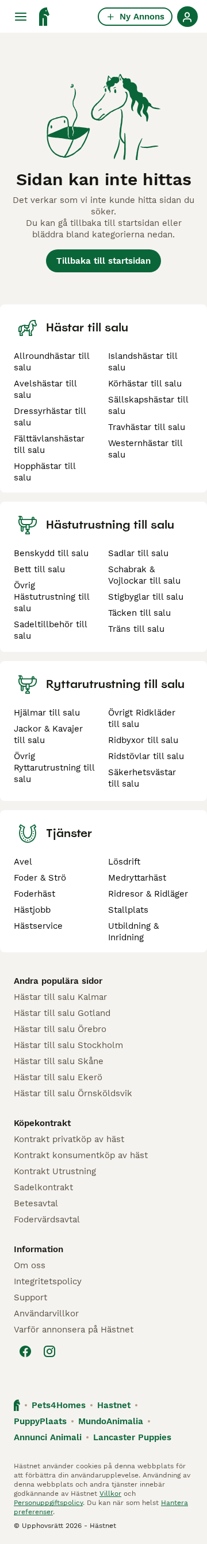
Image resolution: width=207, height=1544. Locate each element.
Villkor (110, 1494)
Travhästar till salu (146, 427)
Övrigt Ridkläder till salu (141, 718)
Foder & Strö (40, 878)
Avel (23, 862)
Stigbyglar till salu (145, 597)
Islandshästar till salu (142, 362)
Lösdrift (124, 862)
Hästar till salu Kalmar (60, 997)
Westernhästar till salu (145, 449)
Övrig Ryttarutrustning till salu (54, 767)
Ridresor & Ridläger (148, 894)
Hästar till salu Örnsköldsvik (73, 1093)
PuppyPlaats (40, 1421)
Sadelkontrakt (43, 1187)
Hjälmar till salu (47, 712)
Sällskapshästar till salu (148, 405)
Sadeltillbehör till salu (50, 630)
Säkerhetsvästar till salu (142, 778)
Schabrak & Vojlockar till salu (144, 575)
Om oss (29, 1265)
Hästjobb (32, 910)
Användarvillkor (46, 1313)
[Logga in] (187, 16)
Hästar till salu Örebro (60, 1029)
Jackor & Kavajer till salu (48, 734)
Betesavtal (36, 1203)
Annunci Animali (48, 1437)
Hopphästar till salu (44, 472)
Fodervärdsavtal (47, 1219)
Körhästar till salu (145, 383)
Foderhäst (34, 894)
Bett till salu (39, 569)
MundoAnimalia (110, 1421)
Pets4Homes (59, 1405)
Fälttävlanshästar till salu (49, 444)
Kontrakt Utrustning (55, 1171)
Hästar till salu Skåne (58, 1061)
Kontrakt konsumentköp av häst (81, 1155)
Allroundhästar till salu (51, 362)
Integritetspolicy (48, 1281)
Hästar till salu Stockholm (68, 1045)
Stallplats (128, 910)
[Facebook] (25, 1351)
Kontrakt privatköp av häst (69, 1139)
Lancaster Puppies (132, 1437)
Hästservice (38, 926)
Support (30, 1297)
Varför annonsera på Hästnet (73, 1329)
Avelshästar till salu (45, 389)
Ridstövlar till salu (146, 756)
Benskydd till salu (51, 553)
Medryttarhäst (137, 878)
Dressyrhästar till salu (50, 417)
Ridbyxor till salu (143, 740)
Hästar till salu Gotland (62, 1013)
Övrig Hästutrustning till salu (51, 596)
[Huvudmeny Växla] (20, 16)
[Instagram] (49, 1351)
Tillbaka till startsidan (103, 261)
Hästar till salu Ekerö (58, 1077)
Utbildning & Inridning (133, 932)
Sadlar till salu (138, 553)
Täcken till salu (139, 613)
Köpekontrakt (42, 1123)
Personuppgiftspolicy (48, 1503)
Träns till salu (136, 629)
